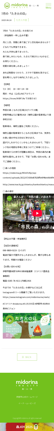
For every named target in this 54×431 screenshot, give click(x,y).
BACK (28, 357)
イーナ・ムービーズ (27, 403)
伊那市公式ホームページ (27, 396)
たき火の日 (21, 20)
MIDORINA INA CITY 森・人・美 (27, 386)
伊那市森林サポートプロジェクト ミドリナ (16, 6)
